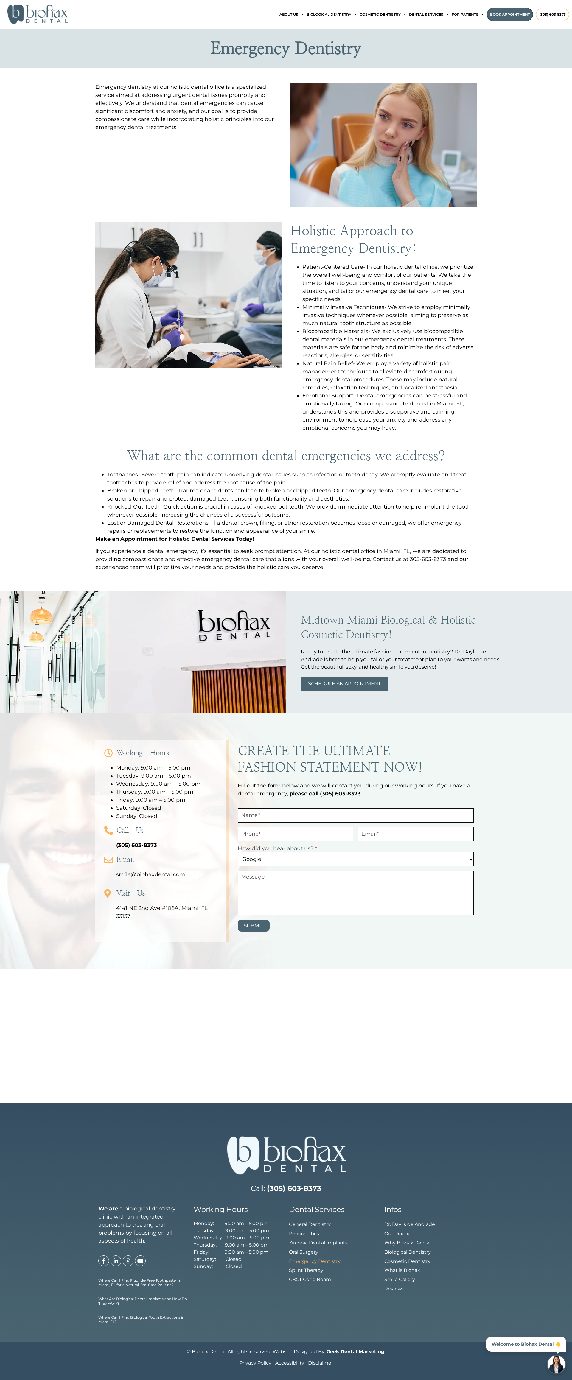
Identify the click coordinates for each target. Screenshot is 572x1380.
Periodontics (304, 1233)
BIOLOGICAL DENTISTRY (329, 14)
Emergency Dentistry (315, 1261)
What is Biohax (402, 1270)
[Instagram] (128, 1260)
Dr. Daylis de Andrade (409, 1224)
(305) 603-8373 (552, 14)
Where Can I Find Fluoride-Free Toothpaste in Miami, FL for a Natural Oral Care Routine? (139, 1282)
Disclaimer (320, 1363)
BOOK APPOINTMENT (510, 14)
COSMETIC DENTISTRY (380, 14)
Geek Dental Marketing (509, 1355)
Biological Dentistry (407, 1252)
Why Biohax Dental (407, 1243)
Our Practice (399, 1233)
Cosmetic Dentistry (407, 1261)
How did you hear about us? (277, 849)
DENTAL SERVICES (426, 14)
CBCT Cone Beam (310, 1279)
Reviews (394, 1289)
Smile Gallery (399, 1279)
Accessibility (289, 1363)
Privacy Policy (255, 1363)
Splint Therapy (306, 1270)
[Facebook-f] (103, 1260)
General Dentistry (310, 1224)
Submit (254, 926)
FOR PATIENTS (465, 14)
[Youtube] (140, 1260)
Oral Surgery (303, 1252)
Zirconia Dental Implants (318, 1243)
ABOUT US (288, 14)
